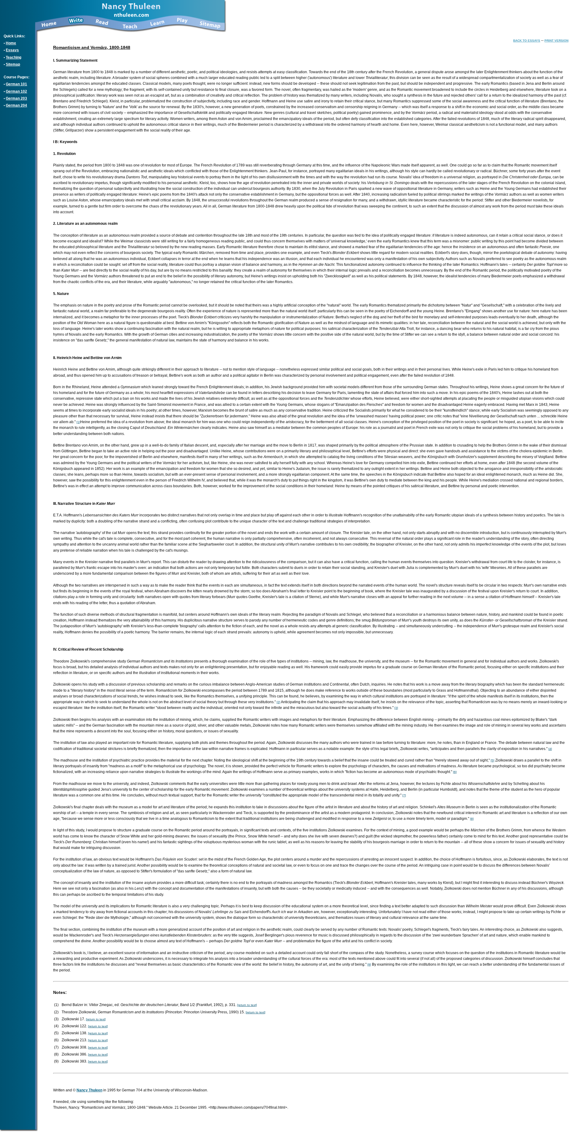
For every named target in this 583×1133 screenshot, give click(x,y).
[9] (369, 964)
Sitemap (13, 64)
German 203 (16, 98)
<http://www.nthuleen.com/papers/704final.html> (247, 1107)
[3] (396, 708)
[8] (472, 818)
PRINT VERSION (556, 40)
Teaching (13, 57)
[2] (278, 702)
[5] (492, 760)
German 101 (16, 84)
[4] (550, 749)
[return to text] (247, 1005)
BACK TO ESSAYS (526, 40)
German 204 (16, 105)
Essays (12, 50)
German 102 (16, 91)
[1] (78, 422)
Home (11, 43)
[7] (404, 795)
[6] (455, 772)
